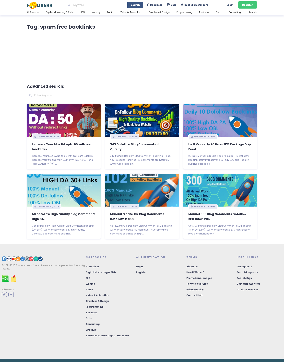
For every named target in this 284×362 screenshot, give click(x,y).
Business (204, 12)
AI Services (33, 12)
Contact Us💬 (194, 295)
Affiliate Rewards (247, 289)
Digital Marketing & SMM (59, 12)
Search (135, 5)
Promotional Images (199, 278)
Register (247, 5)
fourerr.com (23, 265)
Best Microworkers (248, 283)
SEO (83, 12)
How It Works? (195, 272)
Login (230, 5)
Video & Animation (131, 12)
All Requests (244, 266)
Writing (96, 12)
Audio (110, 12)
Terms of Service (197, 283)
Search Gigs (244, 278)
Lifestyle (252, 12)
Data (218, 12)
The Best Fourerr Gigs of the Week (107, 335)
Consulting (234, 12)
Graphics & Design (159, 12)
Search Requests (247, 272)
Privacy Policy (195, 289)
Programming (184, 12)
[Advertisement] (142, 56)
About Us (192, 266)
